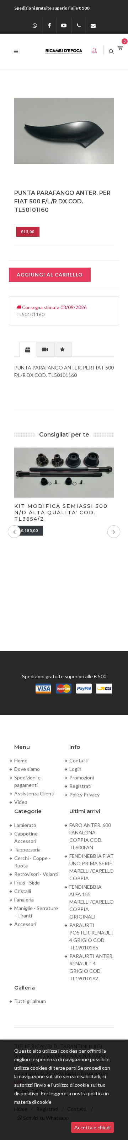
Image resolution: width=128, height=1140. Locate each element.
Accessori (25, 924)
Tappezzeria (27, 849)
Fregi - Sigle (27, 882)
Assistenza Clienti (34, 793)
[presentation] (28, 349)
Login (75, 769)
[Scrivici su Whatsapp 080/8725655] (35, 25)
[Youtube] (64, 25)
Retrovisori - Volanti (36, 874)
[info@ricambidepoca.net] (93, 25)
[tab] (28, 349)
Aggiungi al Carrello (50, 275)
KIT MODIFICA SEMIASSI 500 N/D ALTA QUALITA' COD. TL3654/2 (61, 512)
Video (20, 802)
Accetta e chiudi (92, 1127)
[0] (120, 48)
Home (20, 760)
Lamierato (25, 825)
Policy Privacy (84, 794)
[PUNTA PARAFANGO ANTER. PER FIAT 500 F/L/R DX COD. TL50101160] (64, 131)
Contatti (79, 760)
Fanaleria (24, 900)
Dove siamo (27, 769)
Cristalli (22, 891)
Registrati (80, 786)
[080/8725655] (78, 25)
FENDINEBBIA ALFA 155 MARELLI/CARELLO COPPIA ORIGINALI (91, 902)
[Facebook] (49, 25)
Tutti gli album (30, 1001)
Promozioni (81, 777)
